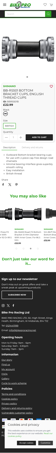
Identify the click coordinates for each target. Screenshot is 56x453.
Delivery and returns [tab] (32, 147)
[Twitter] (8, 305)
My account (8, 369)
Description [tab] (9, 147)
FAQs (4, 374)
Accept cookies (26, 443)
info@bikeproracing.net (22, 330)
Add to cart (39, 137)
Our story (7, 360)
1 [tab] (28, 77)
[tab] (16, 248)
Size (5, 120)
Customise (45, 443)
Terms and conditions (14, 394)
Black (6, 109)
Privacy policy (9, 403)
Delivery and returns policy (17, 408)
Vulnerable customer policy (17, 412)
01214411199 (12, 325)
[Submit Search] (48, 14)
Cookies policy (10, 399)
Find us (6, 364)
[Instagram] (3, 305)
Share (5, 179)
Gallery (5, 378)
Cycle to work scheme (14, 383)
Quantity (8, 132)
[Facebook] (13, 305)
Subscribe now (17, 295)
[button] (4, 4)
